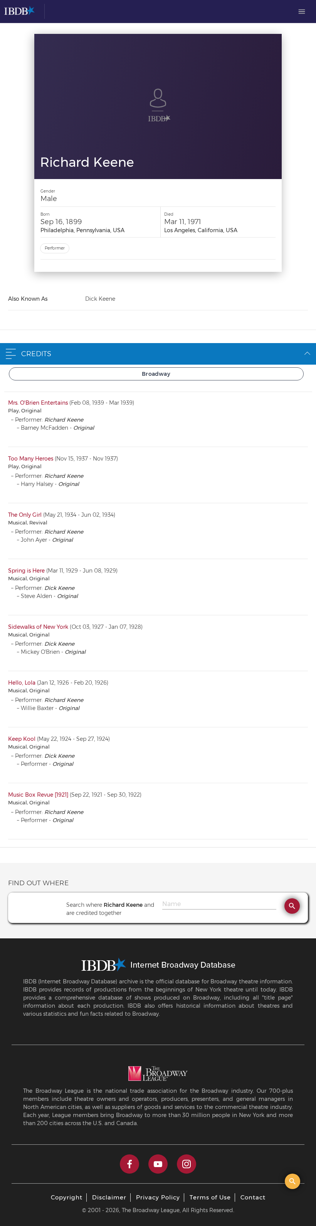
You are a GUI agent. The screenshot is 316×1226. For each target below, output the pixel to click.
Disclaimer (109, 1197)
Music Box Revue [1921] (38, 794)
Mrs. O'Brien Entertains (38, 402)
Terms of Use (210, 1197)
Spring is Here (26, 570)
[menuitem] (302, 11)
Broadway (156, 373)
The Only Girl (25, 514)
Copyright (66, 1197)
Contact (253, 1197)
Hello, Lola (21, 682)
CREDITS (36, 354)
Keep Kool (21, 738)
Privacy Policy (158, 1197)
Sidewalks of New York (38, 626)
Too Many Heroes (30, 458)
